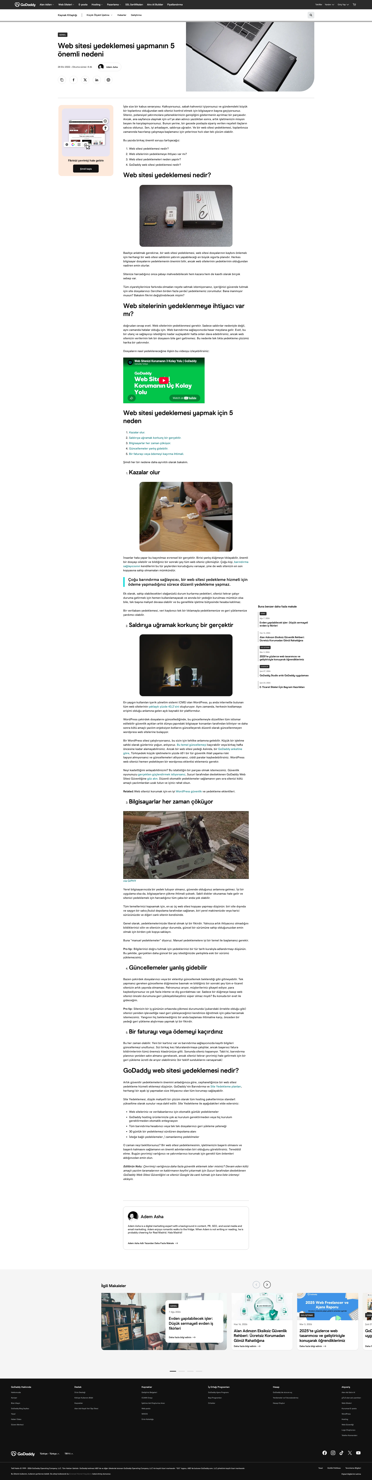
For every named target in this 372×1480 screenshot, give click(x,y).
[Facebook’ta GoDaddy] (324, 1454)
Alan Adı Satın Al (348, 1392)
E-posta (83, 4)
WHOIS (145, 1414)
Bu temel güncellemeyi (191, 744)
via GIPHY (129, 880)
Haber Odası (16, 1419)
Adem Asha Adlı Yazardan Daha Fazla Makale (151, 1243)
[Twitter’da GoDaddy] (350, 1454)
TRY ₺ (67, 1453)
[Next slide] (267, 1284)
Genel (63, 35)
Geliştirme (136, 15)
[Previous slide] (256, 1284)
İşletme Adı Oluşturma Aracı (153, 1403)
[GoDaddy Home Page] (23, 1453)
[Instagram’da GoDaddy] (333, 1454)
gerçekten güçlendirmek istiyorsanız (161, 774)
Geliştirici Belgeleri (149, 1392)
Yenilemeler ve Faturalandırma (285, 1398)
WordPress (346, 1414)
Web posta (146, 1408)
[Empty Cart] (354, 5)
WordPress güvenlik (189, 791)
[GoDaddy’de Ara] (311, 15)
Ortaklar (211, 1403)
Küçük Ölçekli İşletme (98, 15)
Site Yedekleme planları (225, 1086)
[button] (173, 1371)
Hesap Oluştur (279, 1403)
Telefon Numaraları (349, 1435)
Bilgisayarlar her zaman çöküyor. (150, 443)
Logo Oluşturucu (348, 1430)
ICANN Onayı (147, 1398)
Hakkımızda (16, 1392)
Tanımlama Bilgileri (353, 1468)
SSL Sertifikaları (134, 4)
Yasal (13, 1414)
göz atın (152, 778)
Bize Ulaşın (15, 1403)
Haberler (121, 15)
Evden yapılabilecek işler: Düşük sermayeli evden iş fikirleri (191, 1323)
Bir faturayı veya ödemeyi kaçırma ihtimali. (156, 453)
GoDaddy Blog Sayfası (20, 1408)
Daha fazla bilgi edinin (180, 1337)
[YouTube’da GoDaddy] (358, 1454)
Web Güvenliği (348, 1425)
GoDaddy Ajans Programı (218, 1392)
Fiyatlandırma (175, 4)
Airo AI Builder (155, 4)
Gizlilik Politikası (334, 1468)
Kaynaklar (78, 1403)
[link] (73, 80)
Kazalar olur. (137, 432)
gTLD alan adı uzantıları (351, 1398)
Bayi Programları (215, 1398)
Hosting (345, 1419)
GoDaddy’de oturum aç (282, 1392)
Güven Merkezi (17, 1425)
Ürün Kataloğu (148, 1419)
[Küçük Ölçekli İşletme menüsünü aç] (111, 15)
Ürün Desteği (79, 1392)
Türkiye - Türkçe (48, 1453)
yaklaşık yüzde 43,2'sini (164, 706)
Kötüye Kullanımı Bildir (83, 1398)
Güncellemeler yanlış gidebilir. (148, 448)
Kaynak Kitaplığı (67, 15)
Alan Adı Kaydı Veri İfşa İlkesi (86, 1408)
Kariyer (14, 1398)
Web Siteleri (347, 1403)
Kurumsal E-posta (349, 1408)
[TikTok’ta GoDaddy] (341, 1454)
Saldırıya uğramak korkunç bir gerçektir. (155, 437)
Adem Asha (112, 67)
